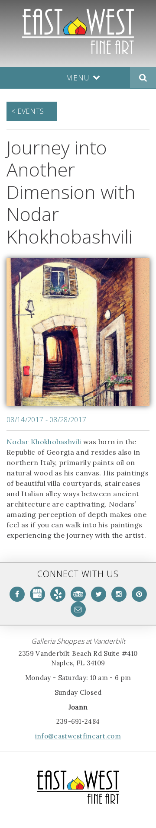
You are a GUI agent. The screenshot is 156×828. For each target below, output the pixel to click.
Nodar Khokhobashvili (43, 441)
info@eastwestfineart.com (78, 736)
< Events (27, 111)
